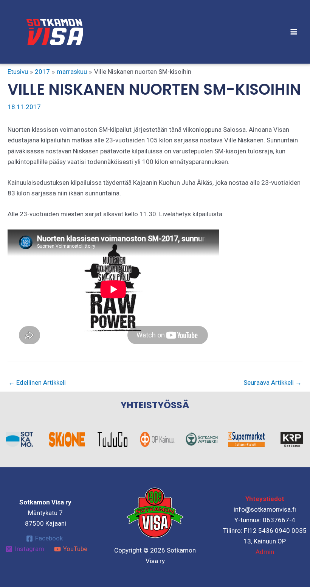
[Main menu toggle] (294, 32)
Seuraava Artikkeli (272, 382)
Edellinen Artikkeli (37, 382)
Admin (265, 552)
